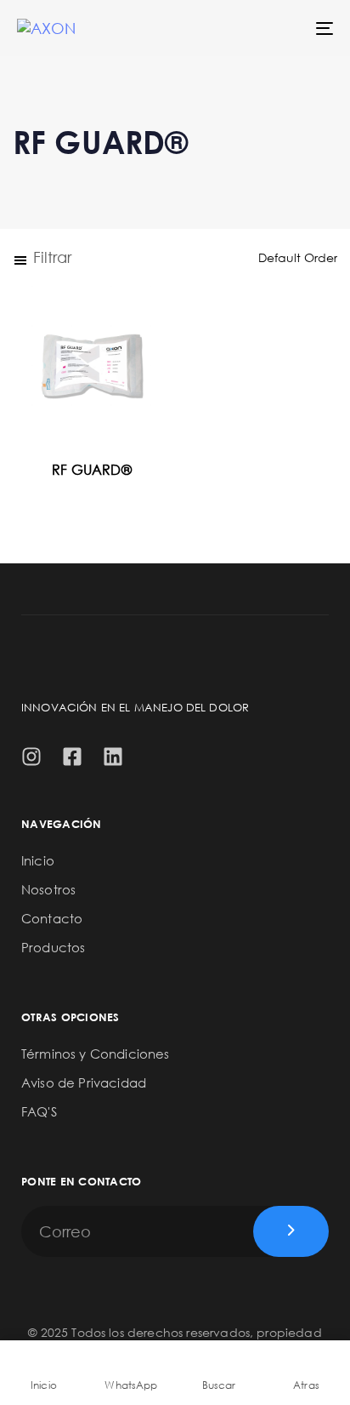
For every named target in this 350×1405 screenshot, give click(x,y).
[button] (42, 257)
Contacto (51, 918)
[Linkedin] (113, 756)
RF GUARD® (91, 469)
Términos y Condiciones (95, 1053)
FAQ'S (39, 1111)
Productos (53, 947)
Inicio (37, 860)
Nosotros (48, 889)
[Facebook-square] (72, 756)
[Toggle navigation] (280, 28)
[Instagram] (31, 756)
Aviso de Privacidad (83, 1082)
